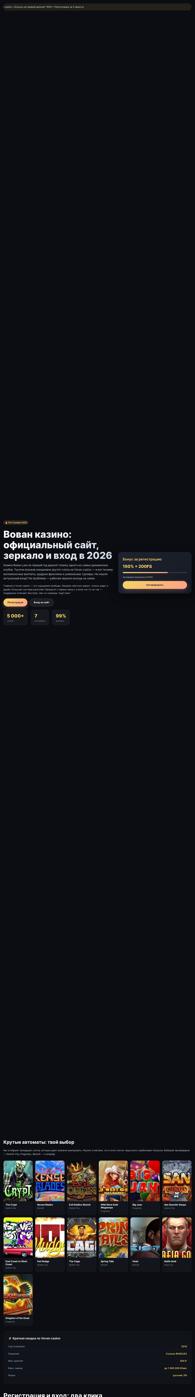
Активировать (154, 584)
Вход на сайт (42, 602)
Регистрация (15, 602)
